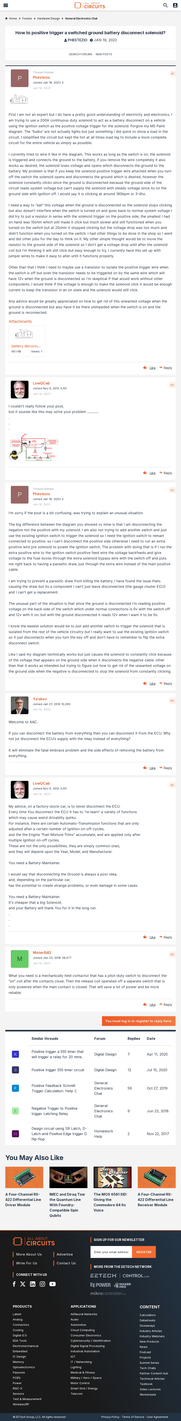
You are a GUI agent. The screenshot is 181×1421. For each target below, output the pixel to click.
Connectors (21, 1324)
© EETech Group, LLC (27, 1417)
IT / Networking (81, 1362)
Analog (18, 1319)
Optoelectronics (24, 1367)
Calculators (148, 1315)
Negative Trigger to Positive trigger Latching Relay (54, 1111)
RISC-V (17, 1388)
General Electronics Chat (103, 1088)
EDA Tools (20, 1340)
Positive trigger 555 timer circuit (58, 1070)
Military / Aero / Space (86, 1377)
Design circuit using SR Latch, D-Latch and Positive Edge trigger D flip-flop (59, 1133)
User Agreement (157, 1417)
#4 (172, 700)
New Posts (104, 54)
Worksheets (148, 1394)
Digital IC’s (20, 1335)
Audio (75, 1319)
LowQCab (41, 383)
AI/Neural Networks (84, 1314)
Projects (145, 1357)
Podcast (145, 1352)
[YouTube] (52, 1284)
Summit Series (149, 1362)
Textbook (146, 1384)
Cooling (18, 1330)
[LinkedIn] (32, 1284)
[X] (23, 1284)
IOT (73, 1356)
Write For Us (26, 1263)
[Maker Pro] (122, 1285)
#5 (172, 785)
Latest (17, 1314)
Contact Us (66, 1263)
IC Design (19, 1356)
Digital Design (105, 1054)
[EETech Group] (103, 1275)
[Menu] (6, 5)
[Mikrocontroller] (108, 1293)
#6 (172, 954)
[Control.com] (136, 1275)
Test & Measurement (27, 1399)
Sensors (18, 1393)
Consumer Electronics (86, 1335)
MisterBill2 (42, 952)
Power (17, 1383)
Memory (18, 1362)
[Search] (165, 5)
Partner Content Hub (154, 1373)
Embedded (20, 1351)
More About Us (29, 1254)
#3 (172, 490)
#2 (172, 385)
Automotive (78, 1324)
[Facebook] (14, 1284)
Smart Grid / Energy (84, 1388)
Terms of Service (133, 1417)
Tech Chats (148, 1368)
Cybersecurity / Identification (91, 1340)
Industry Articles (151, 1331)
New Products (149, 1341)
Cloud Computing (83, 1330)
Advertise (65, 1254)
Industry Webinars (152, 1336)
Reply (168, 368)
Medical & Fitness (83, 1372)
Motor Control (80, 1383)
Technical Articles (152, 1378)
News (143, 1347)
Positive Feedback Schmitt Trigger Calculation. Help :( (54, 1088)
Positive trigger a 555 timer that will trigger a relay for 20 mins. (57, 1054)
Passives (19, 1372)
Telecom (77, 1393)
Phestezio (77, 40)
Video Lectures (150, 1389)
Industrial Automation (85, 1351)
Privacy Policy (110, 1417)
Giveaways (147, 1325)
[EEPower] (100, 1285)
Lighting (76, 1367)
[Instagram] (42, 1284)
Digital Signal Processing (88, 1346)
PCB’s (17, 1377)
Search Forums (80, 54)
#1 (172, 73)
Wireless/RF (21, 1404)
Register (143, 1252)
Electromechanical (25, 1346)
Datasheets (147, 1320)
